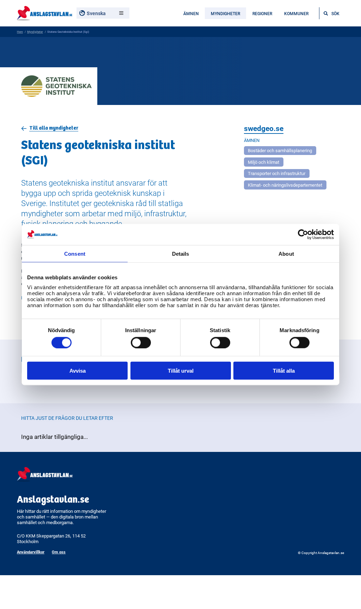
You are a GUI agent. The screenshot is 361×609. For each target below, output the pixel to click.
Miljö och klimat (263, 162)
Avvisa (77, 371)
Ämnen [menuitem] (191, 13)
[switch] (141, 342)
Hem (20, 31)
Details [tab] (180, 253)
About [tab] (286, 253)
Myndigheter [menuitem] (225, 13)
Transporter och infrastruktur (276, 173)
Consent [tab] (74, 253)
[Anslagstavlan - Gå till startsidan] (44, 12)
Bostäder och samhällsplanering (280, 150)
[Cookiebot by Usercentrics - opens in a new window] (303, 234)
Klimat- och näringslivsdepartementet (285, 185)
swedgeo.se (263, 128)
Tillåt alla (284, 371)
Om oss (59, 551)
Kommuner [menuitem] (296, 13)
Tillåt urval (181, 371)
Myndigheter (35, 31)
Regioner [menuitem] (262, 13)
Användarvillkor (30, 551)
